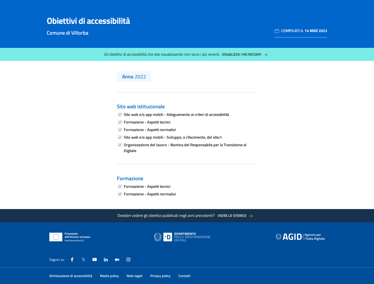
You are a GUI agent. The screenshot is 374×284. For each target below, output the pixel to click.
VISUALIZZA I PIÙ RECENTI (241, 54)
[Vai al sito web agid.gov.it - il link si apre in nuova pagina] (300, 237)
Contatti (184, 275)
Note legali (134, 275)
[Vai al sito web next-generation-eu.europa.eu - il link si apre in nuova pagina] (69, 237)
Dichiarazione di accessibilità (70, 275)
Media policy (109, 275)
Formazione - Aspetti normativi (150, 130)
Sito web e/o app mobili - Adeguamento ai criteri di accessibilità (176, 114)
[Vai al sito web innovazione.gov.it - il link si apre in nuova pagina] (183, 237)
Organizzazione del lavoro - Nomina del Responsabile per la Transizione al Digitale (185, 148)
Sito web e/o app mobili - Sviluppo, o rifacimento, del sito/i (173, 137)
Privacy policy (160, 275)
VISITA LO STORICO (232, 215)
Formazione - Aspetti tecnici (147, 122)
